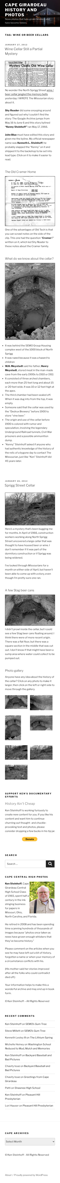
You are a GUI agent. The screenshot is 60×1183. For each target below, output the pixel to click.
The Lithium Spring (41, 1037)
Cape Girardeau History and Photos (26, 9)
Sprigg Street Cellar (20, 485)
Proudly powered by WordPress (31, 1175)
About (8, 1175)
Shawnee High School (27, 1087)
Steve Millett (12, 1030)
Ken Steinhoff (13, 1024)
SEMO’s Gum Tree (36, 1024)
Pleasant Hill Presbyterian (38, 1105)
